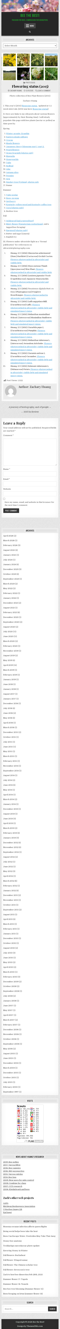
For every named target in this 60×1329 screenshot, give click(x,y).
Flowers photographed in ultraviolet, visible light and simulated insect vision (31, 308)
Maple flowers (13, 143)
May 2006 (8, 1049)
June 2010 (8, 958)
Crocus (9, 140)
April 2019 (8, 665)
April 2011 (8, 919)
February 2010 (10, 977)
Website (7, 489)
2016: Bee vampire (12, 1168)
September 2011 (10, 910)
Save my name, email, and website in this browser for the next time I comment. (29, 503)
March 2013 (8, 828)
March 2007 (9, 1020)
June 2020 (8, 636)
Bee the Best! (29, 15)
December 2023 (10, 569)
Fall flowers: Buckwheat (14, 1255)
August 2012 (9, 857)
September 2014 (11, 771)
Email (6, 479)
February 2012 (10, 886)
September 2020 (11, 622)
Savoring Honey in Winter (15, 1250)
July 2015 (7, 742)
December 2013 (10, 809)
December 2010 (10, 938)
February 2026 (10, 545)
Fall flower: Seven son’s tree (16, 1270)
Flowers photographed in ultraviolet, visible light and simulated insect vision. (31, 333)
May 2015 (7, 751)
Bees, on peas (12, 198)
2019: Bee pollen (11, 1162)
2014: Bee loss (9, 1177)
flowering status (29, 106)
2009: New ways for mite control (18, 1180)
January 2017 (9, 699)
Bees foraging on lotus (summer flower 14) (23, 1294)
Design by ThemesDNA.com (30, 1326)
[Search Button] (30, 32)
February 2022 (10, 593)
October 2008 (9, 986)
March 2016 (8, 727)
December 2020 (10, 617)
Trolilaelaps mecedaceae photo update (21, 1246)
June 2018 (8, 684)
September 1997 (11, 1092)
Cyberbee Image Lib (12, 1209)
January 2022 (9, 598)
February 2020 (10, 646)
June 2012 (8, 866)
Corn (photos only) (15, 208)
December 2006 (10, 1029)
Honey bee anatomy (12, 1241)
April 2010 (8, 967)
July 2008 (8, 996)
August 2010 (9, 948)
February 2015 (10, 761)
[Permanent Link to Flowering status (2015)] (30, 67)
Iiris (8, 179)
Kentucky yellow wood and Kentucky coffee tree (28, 204)
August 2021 (9, 608)
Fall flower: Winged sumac (15, 1260)
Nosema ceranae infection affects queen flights (25, 1227)
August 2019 (9, 655)
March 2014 (8, 799)
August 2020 (9, 627)
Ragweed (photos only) (17, 230)
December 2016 (10, 703)
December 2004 (10, 1063)
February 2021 (10, 612)
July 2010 (7, 953)
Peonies (10, 176)
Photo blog (30, 82)
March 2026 (9, 540)
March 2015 (8, 756)
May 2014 (7, 790)
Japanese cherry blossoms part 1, (22, 146)
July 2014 (7, 780)
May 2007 (8, 1010)
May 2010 (7, 962)
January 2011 (9, 934)
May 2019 (7, 660)
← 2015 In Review (30, 412)
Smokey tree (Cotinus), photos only (22, 182)
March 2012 (8, 881)
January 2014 (9, 804)
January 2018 (9, 689)
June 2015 (8, 747)
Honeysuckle (12, 159)
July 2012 (7, 862)
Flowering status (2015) (30, 86)
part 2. (41, 146)
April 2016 (8, 723)
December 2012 (10, 843)
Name (6, 469)
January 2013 (9, 838)
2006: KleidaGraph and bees (16, 1189)
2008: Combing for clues (14, 1183)
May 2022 (8, 588)
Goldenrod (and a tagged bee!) (20, 221)
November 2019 (10, 651)
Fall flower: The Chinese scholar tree (20, 1265)
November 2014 (10, 766)
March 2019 (8, 670)
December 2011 (10, 895)
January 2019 (9, 679)
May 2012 (7, 871)
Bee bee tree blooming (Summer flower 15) (23, 1289)
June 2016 (8, 713)
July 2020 (8, 631)
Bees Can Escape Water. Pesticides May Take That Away (29, 1236)
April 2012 (8, 876)
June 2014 (8, 785)
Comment (8, 435)
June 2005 (8, 1058)
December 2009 (10, 982)
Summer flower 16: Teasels (15, 1284)
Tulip (8, 163)
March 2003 (9, 1068)
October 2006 (9, 1039)
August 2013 (9, 814)
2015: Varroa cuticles (13, 1174)
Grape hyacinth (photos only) (19, 153)
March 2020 (9, 641)
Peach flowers (12, 150)
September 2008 (11, 991)
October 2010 (9, 943)
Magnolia (10, 156)
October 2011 (9, 905)
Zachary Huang (16, 91)
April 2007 (8, 1015)
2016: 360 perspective (13, 1171)
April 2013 (8, 823)
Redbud (9, 166)
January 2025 (9, 555)
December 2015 (10, 732)
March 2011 (8, 924)
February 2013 (10, 833)
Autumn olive (12, 172)
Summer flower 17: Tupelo (15, 1279)
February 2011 (10, 929)
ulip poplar (12, 195)
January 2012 (9, 890)
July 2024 (7, 560)
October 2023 (9, 574)
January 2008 (9, 1001)
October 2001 (9, 1077)
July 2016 (7, 708)
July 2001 (7, 1082)
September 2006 (11, 1044)
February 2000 (10, 1087)
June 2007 (8, 1005)
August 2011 (8, 914)
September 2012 (11, 852)
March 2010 (8, 972)
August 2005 (9, 1053)
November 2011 (10, 900)
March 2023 (9, 584)
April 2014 (8, 795)
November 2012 (10, 847)
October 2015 (9, 737)
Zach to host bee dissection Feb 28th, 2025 (23, 1274)
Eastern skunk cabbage (17, 137)
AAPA (5, 1203)
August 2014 (9, 775)
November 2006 (11, 1034)
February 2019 (10, 675)
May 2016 (7, 718)
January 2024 (9, 564)
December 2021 (10, 603)
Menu (32, 25)
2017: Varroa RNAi (11, 1165)
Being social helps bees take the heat (20, 1231)
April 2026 (8, 536)
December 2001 (10, 1073)
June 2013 (8, 819)
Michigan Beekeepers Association (19, 1206)
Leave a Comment (44, 91)
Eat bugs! (7, 1212)
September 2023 (11, 579)
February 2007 (10, 1025)
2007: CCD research (12, 1186)
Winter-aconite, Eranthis (17, 133)
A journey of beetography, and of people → (30, 407)
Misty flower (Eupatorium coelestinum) (24, 224)
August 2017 (9, 694)
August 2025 (9, 550)
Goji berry (11, 201)
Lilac (8, 169)
